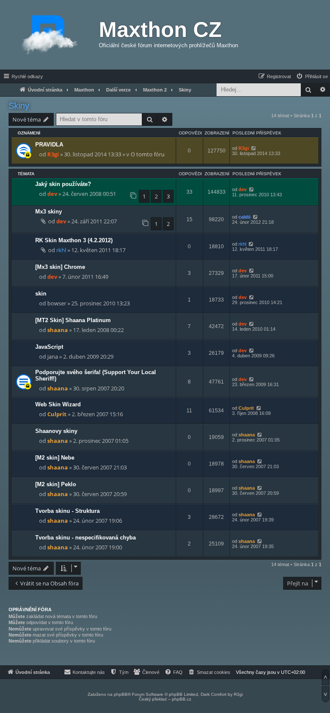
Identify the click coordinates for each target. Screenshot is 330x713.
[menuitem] (311, 76)
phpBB (121, 694)
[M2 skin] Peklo (55, 484)
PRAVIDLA (49, 144)
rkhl (61, 250)
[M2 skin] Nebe (54, 457)
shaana (57, 330)
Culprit (57, 414)
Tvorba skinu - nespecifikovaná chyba (85, 537)
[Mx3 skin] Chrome (60, 267)
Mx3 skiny (48, 211)
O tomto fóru (148, 154)
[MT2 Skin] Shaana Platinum (73, 320)
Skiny (19, 105)
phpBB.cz (181, 699)
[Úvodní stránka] (49, 34)
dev (52, 194)
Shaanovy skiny (56, 431)
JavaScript (49, 347)
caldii (244, 216)
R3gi (53, 154)
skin (40, 293)
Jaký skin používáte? (63, 184)
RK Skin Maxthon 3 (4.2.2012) (74, 240)
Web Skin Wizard (58, 404)
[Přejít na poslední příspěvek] (253, 148)
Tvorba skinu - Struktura (67, 511)
